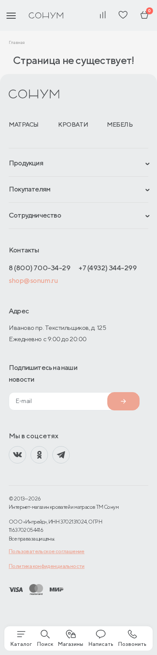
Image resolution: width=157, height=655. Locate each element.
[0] (144, 15)
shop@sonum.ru (33, 280)
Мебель (120, 124)
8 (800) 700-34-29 (39, 268)
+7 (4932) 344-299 (107, 268)
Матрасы (24, 124)
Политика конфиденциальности (47, 566)
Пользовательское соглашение (47, 551)
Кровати (73, 124)
